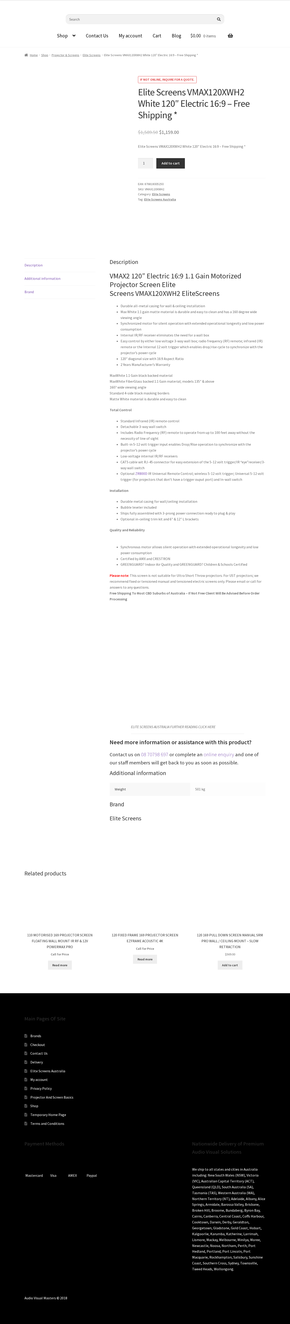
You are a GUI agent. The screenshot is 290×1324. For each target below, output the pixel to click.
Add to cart (171, 163)
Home (34, 55)
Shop (62, 36)
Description (33, 265)
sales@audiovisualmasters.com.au (59, 3)
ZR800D (141, 473)
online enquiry (219, 754)
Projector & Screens (65, 55)
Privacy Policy (41, 1088)
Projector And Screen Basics (51, 1097)
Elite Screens (92, 55)
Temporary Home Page (48, 1114)
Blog (176, 36)
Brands (35, 1036)
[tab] (59, 265)
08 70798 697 (154, 754)
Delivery (36, 1062)
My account (130, 36)
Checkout (37, 1044)
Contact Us (97, 36)
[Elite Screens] (155, 223)
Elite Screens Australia (160, 199)
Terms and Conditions (47, 1123)
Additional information (42, 278)
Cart (157, 36)
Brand (29, 292)
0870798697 (16, 3)
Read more (59, 965)
